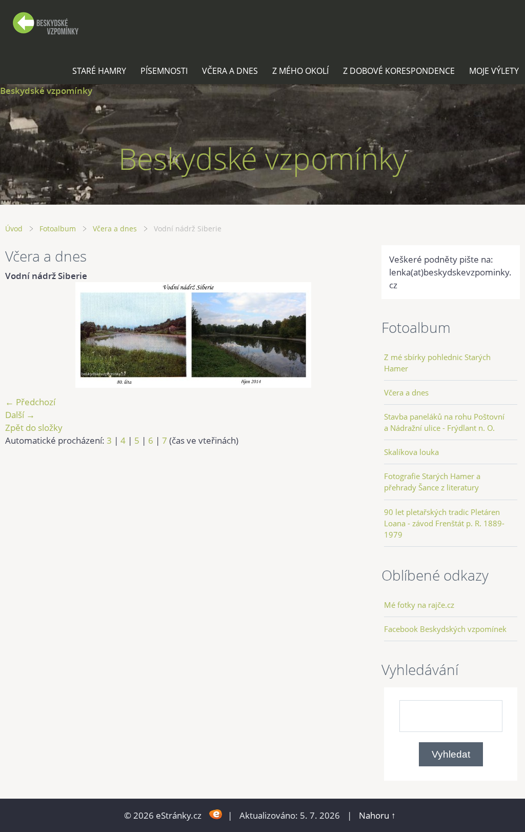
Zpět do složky (34, 427)
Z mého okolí (300, 70)
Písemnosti (164, 70)
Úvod (14, 228)
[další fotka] (503, 335)
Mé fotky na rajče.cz (419, 605)
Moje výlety (494, 70)
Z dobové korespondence (399, 70)
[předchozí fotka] (21, 335)
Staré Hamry (99, 70)
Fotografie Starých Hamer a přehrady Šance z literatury (432, 481)
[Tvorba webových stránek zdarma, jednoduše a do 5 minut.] (216, 814)
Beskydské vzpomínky (46, 90)
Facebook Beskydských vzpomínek (445, 629)
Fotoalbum (57, 228)
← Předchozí (30, 402)
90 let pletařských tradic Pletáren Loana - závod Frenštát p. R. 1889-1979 (444, 523)
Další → (20, 415)
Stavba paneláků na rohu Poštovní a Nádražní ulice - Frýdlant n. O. (444, 422)
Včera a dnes (230, 70)
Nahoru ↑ (377, 815)
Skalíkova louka (411, 452)
